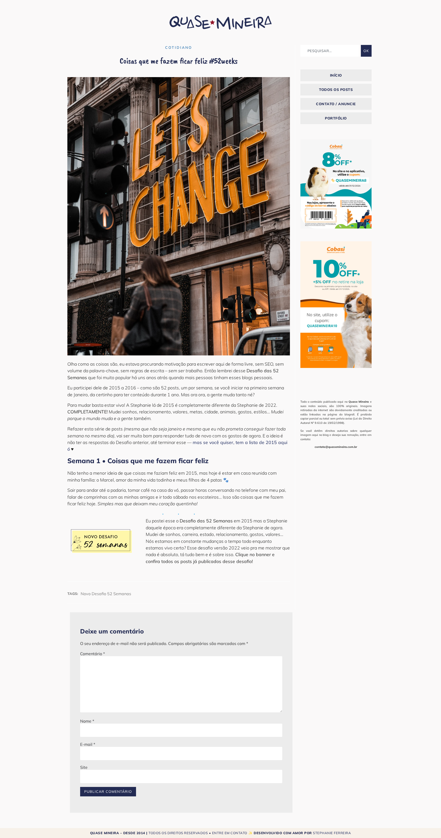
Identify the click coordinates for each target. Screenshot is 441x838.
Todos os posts (336, 89)
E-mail (87, 744)
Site (84, 767)
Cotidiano (178, 47)
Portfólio (336, 118)
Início (336, 75)
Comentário (92, 654)
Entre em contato (229, 833)
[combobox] (329, 51)
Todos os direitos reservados (178, 833)
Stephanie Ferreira (332, 833)
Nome (87, 721)
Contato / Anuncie (336, 104)
